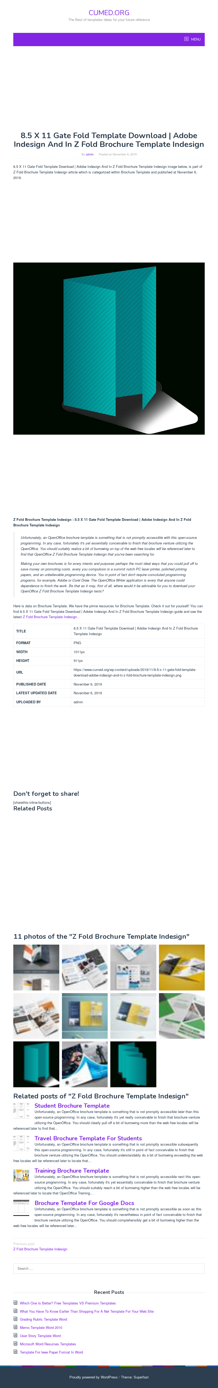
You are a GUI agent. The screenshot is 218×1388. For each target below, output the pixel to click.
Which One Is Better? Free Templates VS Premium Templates (68, 1303)
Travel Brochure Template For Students (88, 1138)
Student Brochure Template (72, 1106)
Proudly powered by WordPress (93, 1377)
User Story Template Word (40, 1335)
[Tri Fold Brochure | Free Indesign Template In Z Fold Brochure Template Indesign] (133, 1016)
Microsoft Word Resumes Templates (48, 1343)
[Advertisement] (109, 88)
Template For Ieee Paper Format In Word (51, 1352)
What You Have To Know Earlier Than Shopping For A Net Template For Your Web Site (87, 1311)
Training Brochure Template (72, 1171)
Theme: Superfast (135, 1377)
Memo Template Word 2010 (41, 1327)
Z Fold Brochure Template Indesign (50, 616)
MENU (195, 39)
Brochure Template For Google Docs (84, 1203)
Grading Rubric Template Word (43, 1319)
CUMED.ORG (109, 13)
